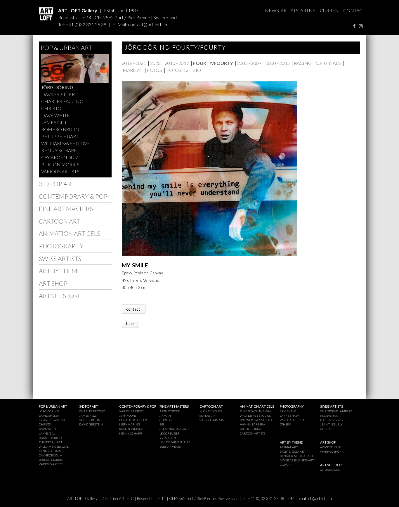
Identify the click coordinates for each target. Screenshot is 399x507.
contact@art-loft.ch (147, 24)
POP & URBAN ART (66, 47)
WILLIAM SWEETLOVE (65, 143)
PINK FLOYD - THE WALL (256, 411)
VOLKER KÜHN (89, 420)
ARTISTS (290, 10)
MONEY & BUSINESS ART (297, 460)
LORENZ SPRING (331, 420)
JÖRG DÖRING (57, 87)
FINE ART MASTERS (66, 208)
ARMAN (165, 415)
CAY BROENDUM (60, 157)
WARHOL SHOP (330, 451)
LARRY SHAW (289, 415)
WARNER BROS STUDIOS (256, 420)
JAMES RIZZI (88, 415)
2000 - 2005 (278, 63)
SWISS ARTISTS (60, 258)
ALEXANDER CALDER (174, 428)
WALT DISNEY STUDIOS (255, 415)
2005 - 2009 (249, 63)
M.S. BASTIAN (329, 415)
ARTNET (309, 10)
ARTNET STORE (60, 295)
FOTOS (154, 70)
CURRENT (330, 10)
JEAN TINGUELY (331, 424)
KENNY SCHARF (59, 150)
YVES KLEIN (167, 437)
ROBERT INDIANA (131, 428)
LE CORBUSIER (169, 433)
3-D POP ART (57, 183)
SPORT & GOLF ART (293, 451)
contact (133, 309)
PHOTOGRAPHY (61, 246)
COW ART (286, 464)
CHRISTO (51, 108)
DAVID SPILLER (58, 94)
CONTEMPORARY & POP (73, 196)
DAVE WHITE (55, 115)
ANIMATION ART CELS (69, 233)
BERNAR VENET (170, 446)
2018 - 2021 (134, 63)
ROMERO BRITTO (60, 129)
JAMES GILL (54, 122)
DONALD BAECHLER (133, 420)
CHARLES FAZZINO (62, 101)
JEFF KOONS (127, 415)
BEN (162, 424)
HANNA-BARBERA (252, 424)
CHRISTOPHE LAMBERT (336, 411)
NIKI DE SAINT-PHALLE (174, 442)
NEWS (272, 10)
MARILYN (133, 70)
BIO (196, 70)
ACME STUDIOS (330, 447)
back (130, 323)
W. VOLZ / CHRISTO (292, 420)
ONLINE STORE (330, 469)
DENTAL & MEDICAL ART (296, 456)
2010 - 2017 (177, 63)
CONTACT (354, 10)
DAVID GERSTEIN (91, 424)
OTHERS (285, 424)
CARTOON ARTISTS (252, 433)
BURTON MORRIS (60, 164)
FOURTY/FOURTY (213, 63)
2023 (155, 63)
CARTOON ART (59, 221)
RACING (303, 63)
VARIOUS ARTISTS (60, 171)
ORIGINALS (328, 63)
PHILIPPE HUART (60, 136)
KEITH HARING (129, 424)
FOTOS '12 (177, 70)
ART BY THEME (60, 270)
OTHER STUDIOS (250, 428)
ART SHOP (53, 283)
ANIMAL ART (289, 447)
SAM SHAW (288, 411)
